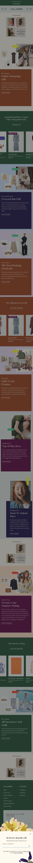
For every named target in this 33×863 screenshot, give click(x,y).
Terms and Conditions (18, 852)
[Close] (30, 834)
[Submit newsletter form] (29, 846)
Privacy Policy (27, 851)
